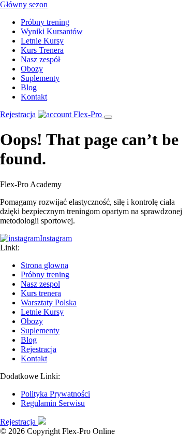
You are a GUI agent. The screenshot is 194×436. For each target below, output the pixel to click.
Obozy (32, 68)
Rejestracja (18, 114)
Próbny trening (45, 22)
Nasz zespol (40, 283)
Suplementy (40, 78)
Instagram (56, 238)
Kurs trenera (41, 293)
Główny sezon (24, 4)
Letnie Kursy (42, 40)
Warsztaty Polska (49, 302)
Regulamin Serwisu (53, 403)
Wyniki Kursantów (52, 31)
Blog (29, 87)
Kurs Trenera (42, 50)
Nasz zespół (40, 59)
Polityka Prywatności (55, 393)
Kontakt (34, 96)
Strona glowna (44, 265)
